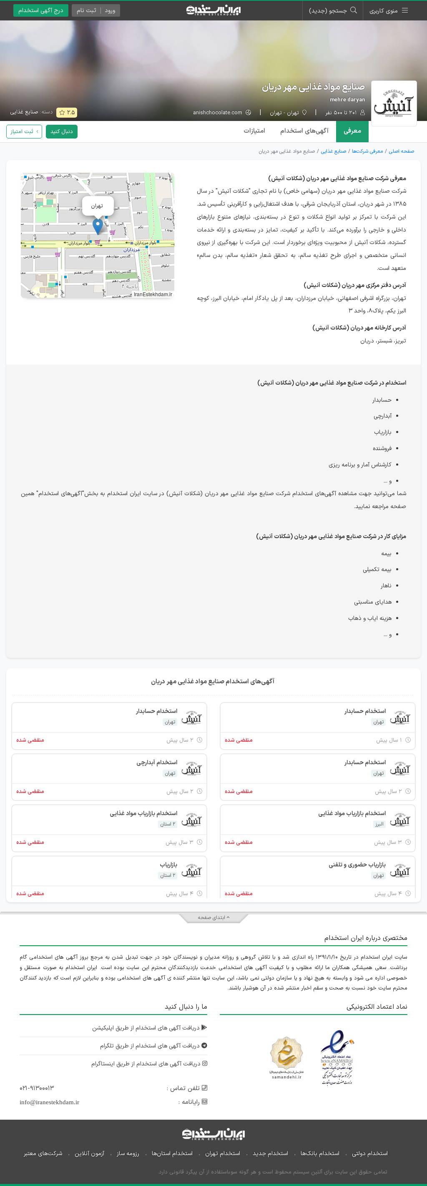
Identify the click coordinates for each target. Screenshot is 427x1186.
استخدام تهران (222, 1153)
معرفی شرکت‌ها (367, 151)
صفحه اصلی (401, 151)
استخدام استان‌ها (172, 1153)
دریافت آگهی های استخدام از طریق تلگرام (150, 1046)
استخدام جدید (270, 1153)
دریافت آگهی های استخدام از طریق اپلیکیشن (146, 1028)
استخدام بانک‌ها (320, 1153)
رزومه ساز (128, 1153)
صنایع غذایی (24, 112)
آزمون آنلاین (89, 1153)
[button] (98, 226)
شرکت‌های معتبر (43, 1153)
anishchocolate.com (218, 113)
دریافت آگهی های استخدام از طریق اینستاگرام (146, 1064)
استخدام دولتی (370, 1153)
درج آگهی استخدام (40, 10)
